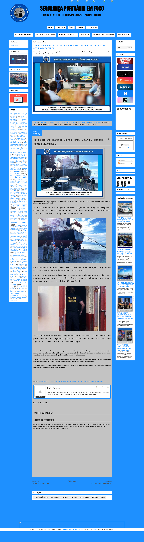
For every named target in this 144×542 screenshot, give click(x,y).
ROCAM (23, 219)
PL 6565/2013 (21, 201)
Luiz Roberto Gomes (19, 186)
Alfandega (12, 117)
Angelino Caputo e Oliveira (17, 122)
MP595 (19, 189)
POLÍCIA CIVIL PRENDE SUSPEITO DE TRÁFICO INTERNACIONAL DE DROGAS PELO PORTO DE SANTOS (124, 347)
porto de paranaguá (96, 122)
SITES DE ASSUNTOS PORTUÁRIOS (103, 34)
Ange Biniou (22, 120)
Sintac (11, 242)
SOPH (25, 231)
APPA (22, 116)
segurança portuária (14, 294)
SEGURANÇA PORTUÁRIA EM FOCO (72, 8)
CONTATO (80, 27)
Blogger (95, 529)
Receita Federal (18, 223)
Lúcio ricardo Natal (15, 188)
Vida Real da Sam (66, 529)
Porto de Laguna (22, 211)
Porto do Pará (23, 218)
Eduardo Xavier (14, 164)
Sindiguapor (13, 240)
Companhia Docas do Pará (18, 152)
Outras (103, 497)
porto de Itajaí (16, 277)
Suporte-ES (21, 242)
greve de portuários (15, 267)
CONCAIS (13, 141)
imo (26, 270)
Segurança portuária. (15, 236)
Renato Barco (23, 228)
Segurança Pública (16, 235)
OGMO (14, 196)
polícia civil (21, 273)
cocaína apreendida (18, 262)
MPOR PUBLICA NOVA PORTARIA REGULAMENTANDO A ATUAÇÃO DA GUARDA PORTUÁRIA (125, 284)
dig (23, 265)
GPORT (16, 171)
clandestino (42, 122)
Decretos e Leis (55, 497)
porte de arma (23, 276)
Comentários (123, 163)
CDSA (11, 136)
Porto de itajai (13, 218)
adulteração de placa (16, 254)
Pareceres (74, 497)
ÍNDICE (71, 27)
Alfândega (13, 119)
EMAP (12, 162)
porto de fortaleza (22, 279)
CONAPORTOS (21, 139)
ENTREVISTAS (85, 34)
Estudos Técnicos (84, 497)
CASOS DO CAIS (92, 27)
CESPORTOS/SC (20, 136)
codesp (12, 264)
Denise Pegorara (14, 160)
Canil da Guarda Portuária (18, 143)
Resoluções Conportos (42, 497)
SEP (19, 231)
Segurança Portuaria (18, 232)
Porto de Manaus (17, 212)
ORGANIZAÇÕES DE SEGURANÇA (45, 34)
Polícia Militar (14, 209)
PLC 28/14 (13, 202)
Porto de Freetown (83, 122)
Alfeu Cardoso (21, 117)
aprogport (12, 256)
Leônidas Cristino (15, 182)
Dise (24, 161)
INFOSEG (19, 179)
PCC (21, 200)
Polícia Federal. (21, 208)
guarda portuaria (22, 268)
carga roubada (23, 261)
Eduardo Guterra (20, 162)
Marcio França (13, 193)
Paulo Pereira (15, 204)
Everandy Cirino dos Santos (18, 169)
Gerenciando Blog (78, 529)
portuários (21, 288)
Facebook (102, 387)
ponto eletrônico (14, 274)
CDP (14, 135)
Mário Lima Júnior (22, 195)
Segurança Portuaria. (16, 233)
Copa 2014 (22, 155)
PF (48, 122)
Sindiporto (22, 240)
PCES (11, 201)
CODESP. (12, 139)
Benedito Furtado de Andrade (17, 130)
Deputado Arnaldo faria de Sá (18, 160)
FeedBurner (129, 147)
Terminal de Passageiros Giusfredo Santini (18, 245)
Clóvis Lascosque (20, 151)
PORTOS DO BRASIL (124, 34)
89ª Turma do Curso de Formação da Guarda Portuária (18, 114)
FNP (26, 169)
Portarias (65, 497)
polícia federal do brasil (69, 122)
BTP (23, 129)
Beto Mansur (13, 132)
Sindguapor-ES (19, 239)
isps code (16, 271)
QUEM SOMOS (61, 27)
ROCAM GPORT (16, 221)
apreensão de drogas (18, 255)
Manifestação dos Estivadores (17, 192)
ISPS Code (95, 497)
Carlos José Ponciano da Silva (18, 146)
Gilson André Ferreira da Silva (17, 175)
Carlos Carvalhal (53, 388)
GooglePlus (108, 387)
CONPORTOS (14, 142)
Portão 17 (15, 219)
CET (11, 138)
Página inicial (72, 481)
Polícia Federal (55, 122)
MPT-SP (22, 190)
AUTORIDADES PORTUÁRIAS (23, 34)
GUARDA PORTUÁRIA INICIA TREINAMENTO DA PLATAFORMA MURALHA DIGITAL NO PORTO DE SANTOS (125, 252)
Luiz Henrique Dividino (21, 185)
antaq (25, 254)
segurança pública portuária (18, 297)
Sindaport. (24, 237)
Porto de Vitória (22, 215)
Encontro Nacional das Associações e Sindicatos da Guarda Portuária (18, 167)
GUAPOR (14, 174)
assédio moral (21, 256)
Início (50, 27)
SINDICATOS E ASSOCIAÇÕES (67, 34)
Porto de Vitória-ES (18, 216)
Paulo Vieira (24, 204)
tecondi (15, 298)
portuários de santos (15, 290)
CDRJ (21, 135)
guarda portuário (17, 270)
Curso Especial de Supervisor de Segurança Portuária (18, 158)
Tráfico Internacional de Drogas (18, 250)
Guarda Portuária (18, 177)
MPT (15, 190)
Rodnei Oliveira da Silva (18, 229)
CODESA (20, 138)
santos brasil (20, 291)
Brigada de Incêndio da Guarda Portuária (18, 133)
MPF (25, 189)
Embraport (24, 164)
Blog (97, 387)
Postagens (122, 160)
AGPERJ (15, 116)
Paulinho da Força (22, 202)
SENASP (12, 231)
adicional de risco (20, 252)
